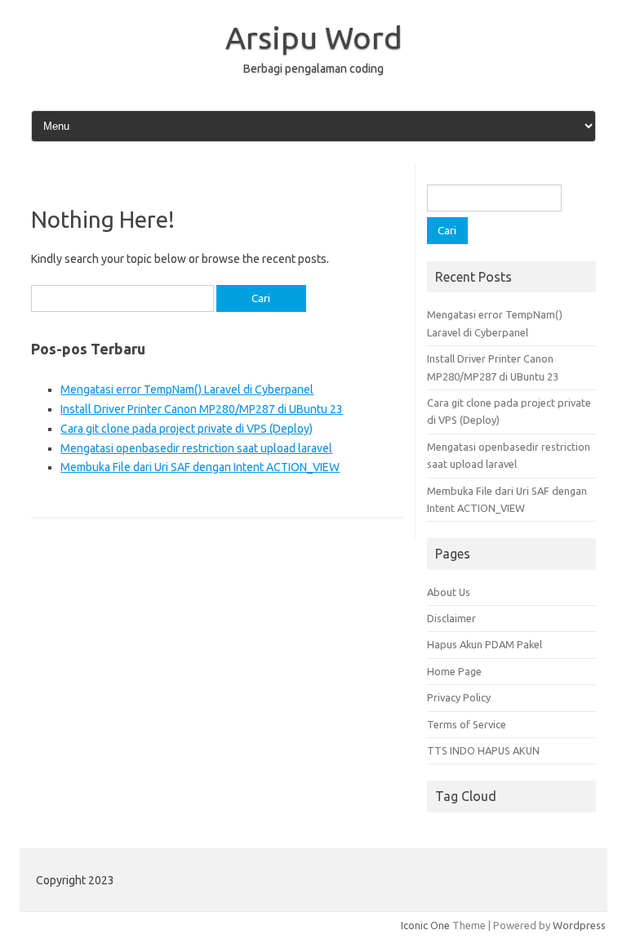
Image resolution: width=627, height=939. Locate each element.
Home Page (454, 671)
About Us (448, 592)
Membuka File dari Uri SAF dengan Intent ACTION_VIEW (200, 467)
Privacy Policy (459, 697)
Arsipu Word (313, 37)
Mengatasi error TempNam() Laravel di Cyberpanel (187, 389)
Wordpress (579, 925)
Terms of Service (466, 724)
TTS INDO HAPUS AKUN (483, 750)
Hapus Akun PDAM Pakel (484, 644)
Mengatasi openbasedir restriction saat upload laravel (196, 448)
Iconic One (425, 925)
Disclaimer (451, 618)
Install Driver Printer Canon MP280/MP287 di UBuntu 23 (201, 409)
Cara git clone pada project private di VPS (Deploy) (186, 428)
